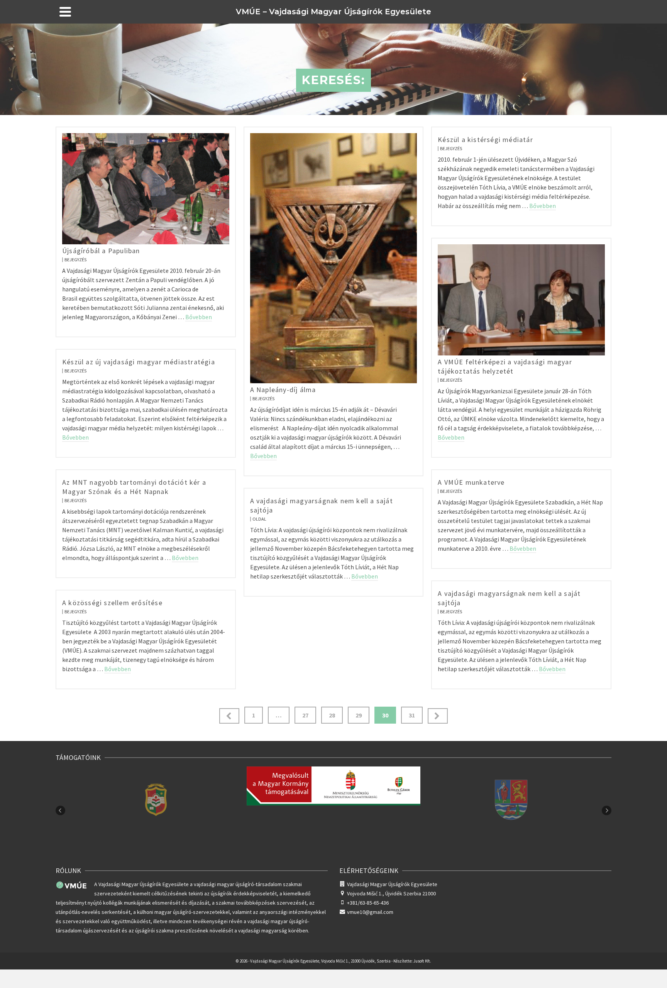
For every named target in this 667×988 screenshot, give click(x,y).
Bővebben (198, 317)
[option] (156, 810)
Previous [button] (60, 810)
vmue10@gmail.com (370, 911)
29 (359, 715)
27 (305, 715)
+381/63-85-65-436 (368, 902)
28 (332, 715)
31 (412, 715)
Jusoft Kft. (422, 961)
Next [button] (606, 810)
